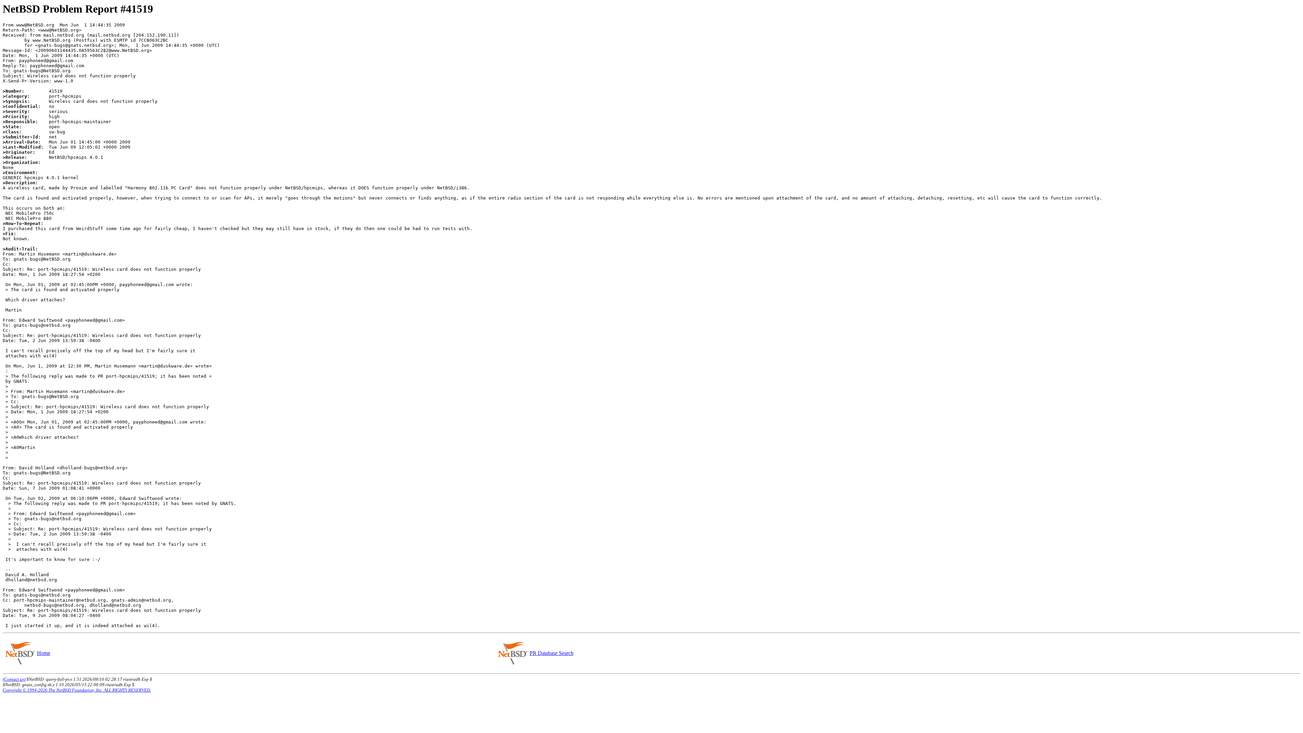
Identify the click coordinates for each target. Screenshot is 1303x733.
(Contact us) (14, 679)
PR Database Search (551, 653)
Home (43, 653)
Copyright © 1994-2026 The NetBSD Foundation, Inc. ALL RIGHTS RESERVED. (77, 690)
